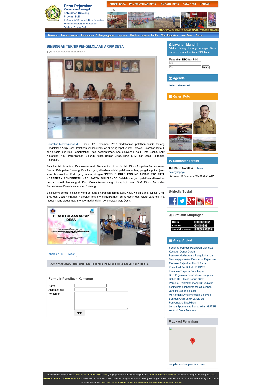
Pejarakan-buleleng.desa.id (62, 144)
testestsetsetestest (179, 85)
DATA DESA (189, 4)
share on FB (56, 254)
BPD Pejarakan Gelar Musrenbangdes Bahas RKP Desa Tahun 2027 (191, 277)
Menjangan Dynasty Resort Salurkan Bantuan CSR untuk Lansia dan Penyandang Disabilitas (190, 298)
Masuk (205, 67)
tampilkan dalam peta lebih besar (187, 364)
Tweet (71, 254)
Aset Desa (186, 35)
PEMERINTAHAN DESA (142, 4)
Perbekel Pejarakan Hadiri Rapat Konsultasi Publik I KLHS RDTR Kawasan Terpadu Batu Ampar (188, 267)
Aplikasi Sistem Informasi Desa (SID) (89, 374)
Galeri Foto (181, 96)
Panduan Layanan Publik (144, 35)
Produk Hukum (69, 35)
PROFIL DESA (118, 4)
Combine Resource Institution (163, 374)
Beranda (52, 35)
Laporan (122, 35)
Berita (199, 35)
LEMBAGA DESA (169, 4)
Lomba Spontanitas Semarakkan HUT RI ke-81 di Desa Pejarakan (192, 308)
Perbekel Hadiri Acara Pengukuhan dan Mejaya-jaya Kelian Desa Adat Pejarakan (192, 257)
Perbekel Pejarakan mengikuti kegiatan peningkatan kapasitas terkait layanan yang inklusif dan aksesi (191, 286)
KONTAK (205, 4)
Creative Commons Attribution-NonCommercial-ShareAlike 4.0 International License (141, 382)
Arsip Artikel (182, 240)
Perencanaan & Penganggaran (97, 35)
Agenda (178, 78)
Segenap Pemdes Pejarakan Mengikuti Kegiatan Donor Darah (191, 249)
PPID (112, 9)
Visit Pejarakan (169, 35)
